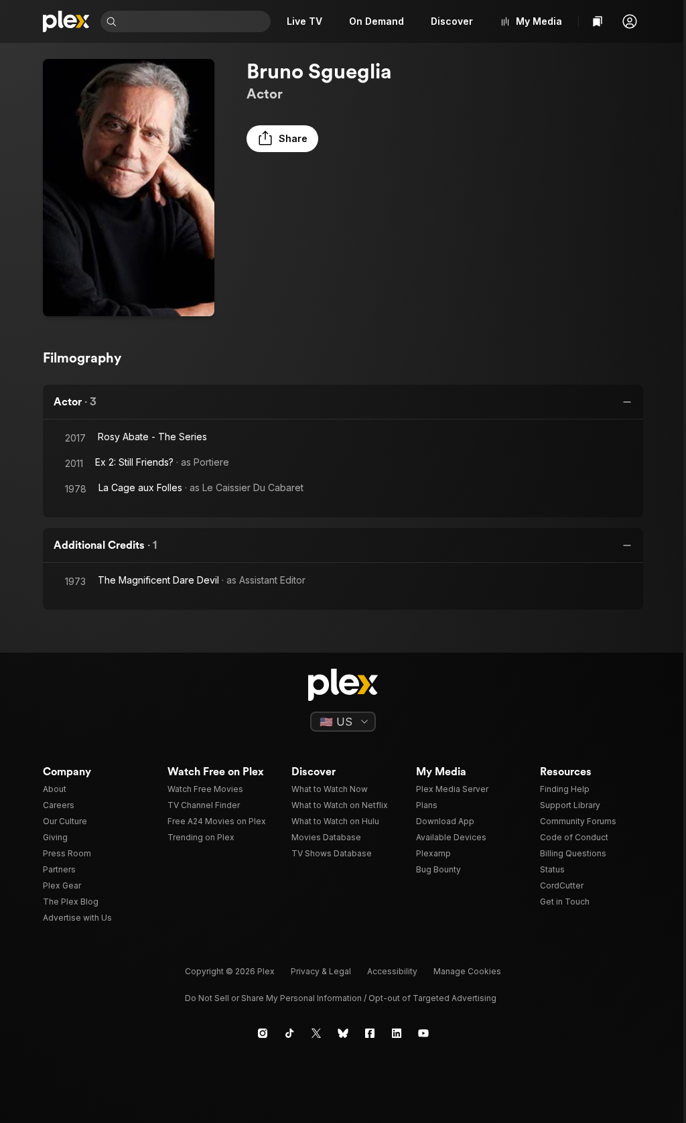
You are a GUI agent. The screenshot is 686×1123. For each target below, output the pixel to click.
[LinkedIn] (396, 1033)
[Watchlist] (597, 21)
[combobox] (195, 21)
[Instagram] (262, 1033)
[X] (316, 1033)
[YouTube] (423, 1033)
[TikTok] (289, 1033)
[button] (629, 21)
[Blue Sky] (343, 1033)
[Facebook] (369, 1033)
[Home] (66, 21)
